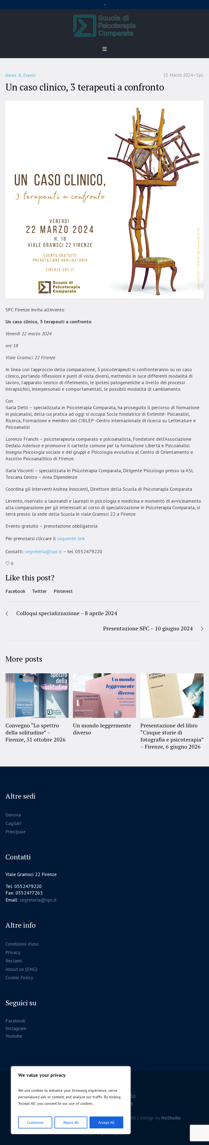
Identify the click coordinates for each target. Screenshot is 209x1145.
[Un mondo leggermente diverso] (104, 695)
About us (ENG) (21, 969)
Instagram (15, 1028)
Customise (35, 1122)
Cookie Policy (19, 977)
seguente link (71, 538)
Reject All (71, 1122)
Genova (13, 815)
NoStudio (171, 1118)
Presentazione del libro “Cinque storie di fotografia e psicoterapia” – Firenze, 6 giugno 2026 (172, 736)
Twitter (39, 591)
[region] (71, 1100)
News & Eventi (20, 75)
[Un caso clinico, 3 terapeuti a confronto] (104, 199)
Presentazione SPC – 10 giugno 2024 (148, 628)
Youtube (13, 1036)
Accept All (106, 1122)
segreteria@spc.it (43, 551)
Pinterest (63, 591)
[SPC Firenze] (104, 26)
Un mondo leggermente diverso (102, 729)
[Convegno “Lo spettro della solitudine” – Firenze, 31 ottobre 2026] (37, 695)
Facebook (15, 591)
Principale (15, 831)
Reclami (13, 961)
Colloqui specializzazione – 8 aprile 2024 (66, 613)
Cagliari (13, 823)
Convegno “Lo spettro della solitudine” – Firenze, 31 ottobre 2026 (35, 732)
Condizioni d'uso (22, 944)
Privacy (12, 952)
